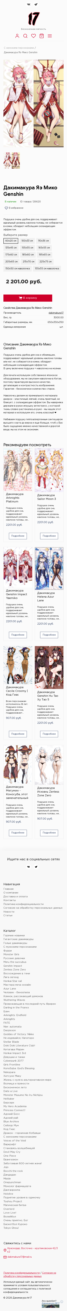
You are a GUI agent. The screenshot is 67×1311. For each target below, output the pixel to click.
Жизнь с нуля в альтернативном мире (27, 1080)
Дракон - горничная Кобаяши (21, 1133)
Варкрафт (9, 1144)
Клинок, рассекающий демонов (23, 996)
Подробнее (17, 536)
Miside (7, 1179)
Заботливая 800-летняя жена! (22, 1163)
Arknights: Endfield (14, 1015)
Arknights (9, 1019)
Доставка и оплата (15, 897)
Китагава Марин (13, 1049)
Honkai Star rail (12, 981)
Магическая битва (14, 1205)
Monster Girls (11, 954)
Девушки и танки (14, 1057)
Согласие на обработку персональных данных (33, 908)
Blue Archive (11, 1122)
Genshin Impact (12, 966)
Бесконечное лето (15, 1087)
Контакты (9, 900)
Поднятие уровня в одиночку (21, 1198)
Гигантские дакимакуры (18, 939)
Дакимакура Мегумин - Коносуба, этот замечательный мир (17, 793)
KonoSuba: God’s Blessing (18, 1068)
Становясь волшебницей (19, 1148)
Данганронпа (11, 1190)
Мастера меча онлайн (17, 985)
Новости (8, 912)
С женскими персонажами (19, 48)
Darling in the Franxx (16, 1008)
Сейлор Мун (11, 1125)
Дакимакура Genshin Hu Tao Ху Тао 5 (47, 696)
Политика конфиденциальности (23, 904)
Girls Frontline (11, 1065)
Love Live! (9, 1213)
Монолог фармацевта (17, 1186)
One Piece (9, 1156)
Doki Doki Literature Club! (19, 1046)
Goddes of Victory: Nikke (18, 1034)
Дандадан (9, 1175)
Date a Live (10, 1091)
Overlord (8, 1209)
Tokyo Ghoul (11, 1228)
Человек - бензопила (16, 992)
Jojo (5, 1167)
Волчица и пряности (16, 1084)
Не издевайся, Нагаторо (18, 1038)
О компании (10, 893)
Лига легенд (11, 977)
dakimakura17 (56, 313)
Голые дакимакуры (15, 943)
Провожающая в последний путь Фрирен (29, 1004)
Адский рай (10, 1118)
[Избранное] (33, 38)
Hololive (8, 1194)
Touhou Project (12, 1201)
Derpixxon (9, 1030)
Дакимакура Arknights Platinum (14, 498)
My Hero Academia (15, 1106)
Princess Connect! (14, 1110)
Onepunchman (12, 1182)
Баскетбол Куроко (15, 1224)
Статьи (7, 915)
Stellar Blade (11, 1042)
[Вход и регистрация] (17, 38)
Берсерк (8, 1103)
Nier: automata (12, 1027)
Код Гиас (9, 1129)
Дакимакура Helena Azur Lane (46, 597)
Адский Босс (11, 1114)
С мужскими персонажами (20, 947)
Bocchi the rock (13, 1171)
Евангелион (10, 1160)
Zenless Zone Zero (14, 970)
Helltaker (8, 1099)
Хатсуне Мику (12, 1076)
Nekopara (9, 1072)
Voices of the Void (14, 1141)
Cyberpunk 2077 (13, 1061)
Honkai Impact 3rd (14, 1053)
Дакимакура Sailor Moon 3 (46, 497)
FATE (6, 1023)
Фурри (7, 951)
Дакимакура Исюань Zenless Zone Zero (48, 792)
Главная (8, 889)
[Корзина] (41, 38)
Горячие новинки (14, 936)
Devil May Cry (11, 1152)
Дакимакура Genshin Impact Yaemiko (16, 594)
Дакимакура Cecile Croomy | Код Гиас (17, 691)
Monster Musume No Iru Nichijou (23, 1095)
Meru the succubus (14, 962)
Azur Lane (9, 989)
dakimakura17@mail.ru (19, 1257)
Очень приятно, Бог (15, 1220)
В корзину (28, 298)
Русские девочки (14, 958)
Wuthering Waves (14, 1000)
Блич (6, 1011)
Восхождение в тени (16, 974)
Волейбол (9, 1217)
